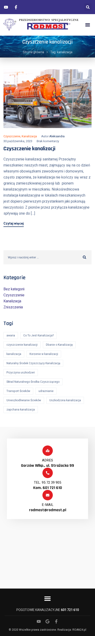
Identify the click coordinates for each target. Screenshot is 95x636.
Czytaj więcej (13, 224)
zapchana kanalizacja (20, 409)
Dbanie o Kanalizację (59, 345)
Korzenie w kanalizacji (44, 354)
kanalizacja (13, 354)
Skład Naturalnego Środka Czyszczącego (32, 382)
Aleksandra (57, 136)
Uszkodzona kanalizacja (65, 400)
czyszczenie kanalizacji (22, 345)
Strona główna (33, 52)
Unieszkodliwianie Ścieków (23, 400)
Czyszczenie (11, 136)
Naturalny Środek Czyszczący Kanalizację (33, 363)
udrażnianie (46, 391)
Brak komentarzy (48, 141)
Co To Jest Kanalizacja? (38, 335)
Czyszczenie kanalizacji (29, 148)
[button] (88, 7)
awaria (10, 335)
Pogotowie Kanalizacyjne (47, 610)
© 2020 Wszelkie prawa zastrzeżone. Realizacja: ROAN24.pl (47, 630)
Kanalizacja (29, 136)
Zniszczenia (13, 307)
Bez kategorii (13, 289)
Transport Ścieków (18, 391)
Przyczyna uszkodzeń (20, 372)
